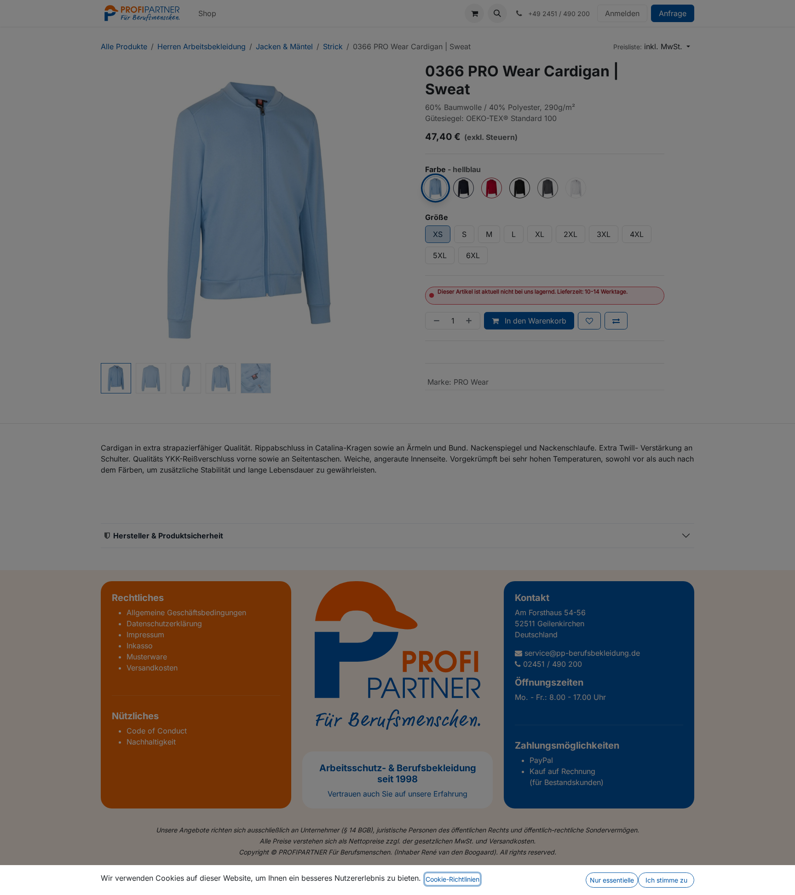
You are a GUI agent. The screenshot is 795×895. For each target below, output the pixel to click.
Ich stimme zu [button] (666, 880)
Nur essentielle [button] (612, 880)
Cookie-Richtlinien (452, 879)
